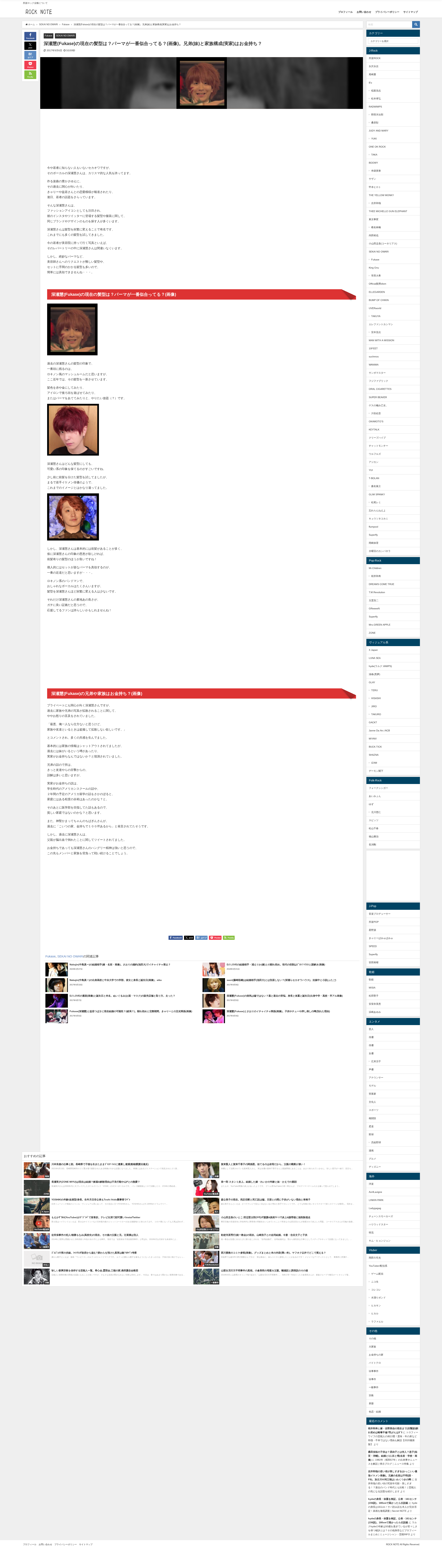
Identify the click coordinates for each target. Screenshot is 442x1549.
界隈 (371, 1403)
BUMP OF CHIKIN (379, 300)
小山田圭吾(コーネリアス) (383, 243)
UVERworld (375, 308)
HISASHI (376, 698)
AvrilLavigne (375, 1192)
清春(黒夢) (374, 674)
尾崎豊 (372, 74)
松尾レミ (376, 502)
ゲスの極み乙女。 (378, 405)
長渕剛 (372, 844)
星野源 (372, 930)
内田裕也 (373, 235)
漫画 (371, 1150)
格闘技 (372, 1118)
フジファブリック (378, 381)
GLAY (372, 682)
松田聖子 (373, 996)
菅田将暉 (373, 962)
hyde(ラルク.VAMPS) (380, 666)
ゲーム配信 (377, 1274)
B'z (370, 82)
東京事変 (373, 219)
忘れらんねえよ (377, 510)
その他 (372, 1338)
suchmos (374, 356)
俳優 (371, 1037)
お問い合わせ (364, 12)
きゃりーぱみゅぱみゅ (381, 938)
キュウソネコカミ (378, 518)
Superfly (373, 535)
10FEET (373, 348)
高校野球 (376, 1142)
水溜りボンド (378, 1297)
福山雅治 (373, 836)
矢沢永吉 (373, 66)
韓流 (371, 1232)
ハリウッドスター (378, 1224)
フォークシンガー (378, 788)
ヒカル (374, 1313)
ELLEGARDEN (377, 292)
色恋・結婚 (375, 1411)
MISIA (372, 987)
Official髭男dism (377, 283)
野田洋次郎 (377, 114)
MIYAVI (373, 738)
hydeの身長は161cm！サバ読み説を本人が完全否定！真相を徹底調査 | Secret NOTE (392, 1507)
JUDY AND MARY (378, 130)
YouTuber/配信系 (378, 1266)
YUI (371, 470)
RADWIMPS (375, 106)
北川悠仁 (376, 812)
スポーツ (373, 1110)
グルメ (372, 1158)
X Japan (373, 650)
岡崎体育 (373, 543)
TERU (374, 690)
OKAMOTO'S (376, 421)
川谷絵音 (376, 413)
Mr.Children (375, 568)
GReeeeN (374, 608)
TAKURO (376, 714)
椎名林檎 (376, 227)
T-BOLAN (374, 478)
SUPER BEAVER (378, 397)
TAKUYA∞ (377, 316)
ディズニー (375, 1167)
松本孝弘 (376, 98)
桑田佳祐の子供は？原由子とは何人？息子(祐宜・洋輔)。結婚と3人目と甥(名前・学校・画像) (392, 1456)
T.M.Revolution (377, 592)
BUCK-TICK (375, 747)
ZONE (372, 633)
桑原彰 (374, 122)
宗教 (371, 1395)
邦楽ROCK (375, 58)
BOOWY (373, 163)
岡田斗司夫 (375, 1257)
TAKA (374, 154)
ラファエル (377, 1321)
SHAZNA (373, 755)
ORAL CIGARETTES (380, 389)
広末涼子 (376, 1061)
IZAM (374, 763)
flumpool (373, 526)
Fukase (48, 36)
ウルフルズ (375, 454)
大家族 (372, 1346)
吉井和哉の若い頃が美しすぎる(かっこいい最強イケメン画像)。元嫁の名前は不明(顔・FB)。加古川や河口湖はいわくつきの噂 (392, 1475)
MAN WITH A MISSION (381, 340)
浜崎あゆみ (375, 1012)
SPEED (373, 946)
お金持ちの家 (376, 1354)
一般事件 (373, 1387)
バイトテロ (375, 1363)
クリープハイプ (377, 437)
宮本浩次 (376, 332)
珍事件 (372, 1379)
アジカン (373, 462)
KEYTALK (374, 429)
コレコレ (376, 1289)
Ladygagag (375, 1208)
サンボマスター (377, 373)
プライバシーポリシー (387, 12)
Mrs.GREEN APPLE (379, 625)
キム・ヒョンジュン (380, 1240)
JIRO (374, 706)
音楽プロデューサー (380, 914)
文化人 (372, 1102)
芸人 (371, 1029)
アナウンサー (376, 1077)
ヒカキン (376, 1305)
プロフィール (345, 12)
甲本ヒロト (375, 187)
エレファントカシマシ (381, 324)
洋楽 (371, 1184)
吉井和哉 (376, 203)
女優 (371, 1053)
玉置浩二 (373, 600)
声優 (371, 1069)
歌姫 (371, 979)
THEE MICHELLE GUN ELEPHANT (388, 211)
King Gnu (374, 267)
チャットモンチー (378, 446)
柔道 (371, 1126)
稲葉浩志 (376, 90)
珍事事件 (373, 1371)
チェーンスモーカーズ (381, 1216)
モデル (372, 1085)
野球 (371, 1134)
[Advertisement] (124, 137)
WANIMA (373, 364)
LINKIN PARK (376, 1200)
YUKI (374, 138)
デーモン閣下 (376, 771)
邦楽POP (374, 922)
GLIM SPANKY (377, 494)
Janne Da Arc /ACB (379, 730)
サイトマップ (410, 12)
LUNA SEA (375, 658)
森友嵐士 (376, 486)
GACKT (373, 722)
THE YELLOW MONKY (381, 195)
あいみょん (375, 796)
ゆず (371, 804)
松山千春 (373, 828)
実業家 (372, 1094)
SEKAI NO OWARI (65, 36)
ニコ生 (374, 1281)
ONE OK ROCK (377, 146)
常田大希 (376, 275)
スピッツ (373, 820)
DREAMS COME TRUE (381, 584)
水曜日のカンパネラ (380, 551)
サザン (372, 179)
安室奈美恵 (375, 1004)
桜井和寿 (376, 576)
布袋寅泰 (376, 170)
